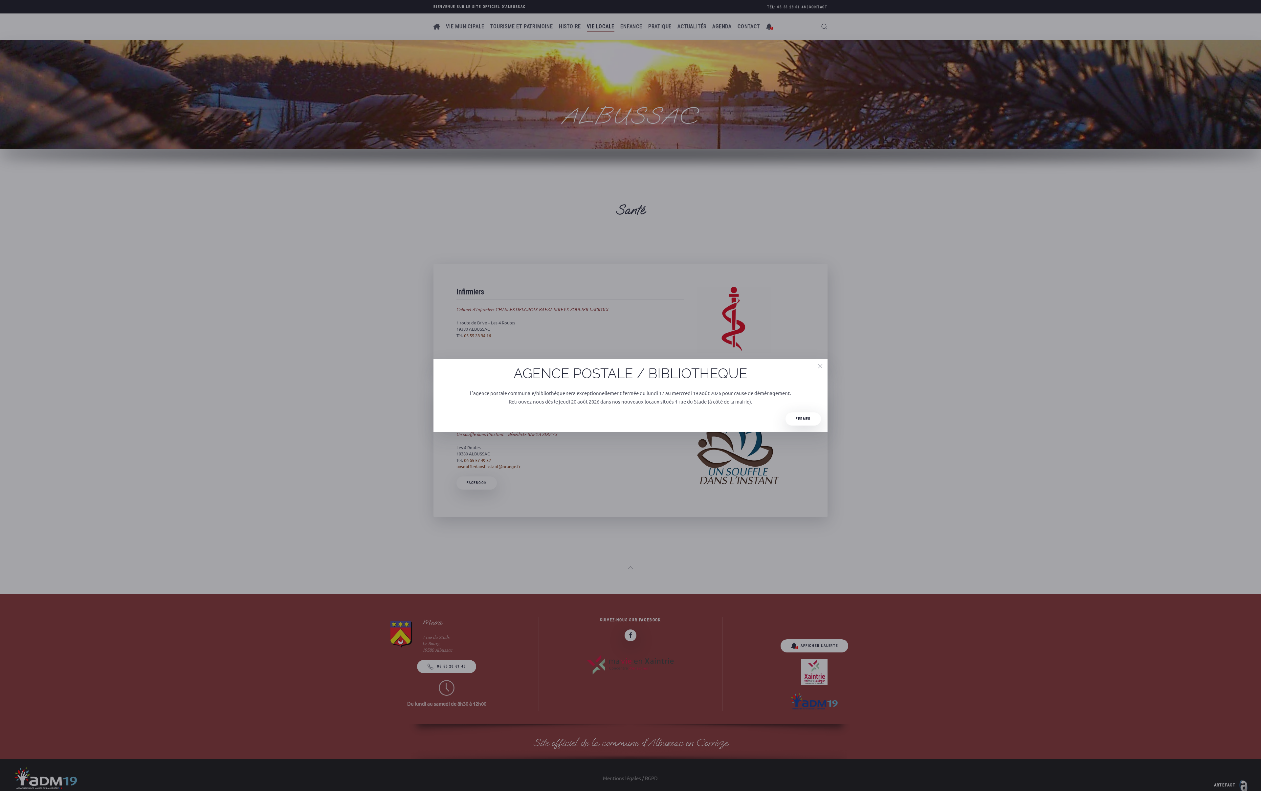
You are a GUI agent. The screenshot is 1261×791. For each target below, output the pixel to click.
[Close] (820, 366)
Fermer (803, 419)
